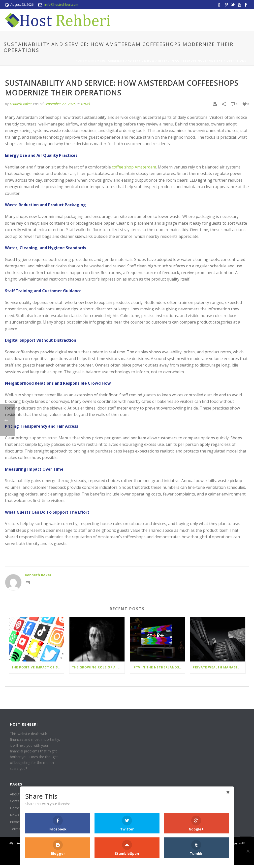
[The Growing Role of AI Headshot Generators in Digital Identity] (97, 639)
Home (79, 60)
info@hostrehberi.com (61, 4)
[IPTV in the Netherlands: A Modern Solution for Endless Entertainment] (157, 639)
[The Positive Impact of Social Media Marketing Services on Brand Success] (36, 639)
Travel (85, 103)
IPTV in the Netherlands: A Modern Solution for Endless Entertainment (158, 667)
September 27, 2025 (60, 103)
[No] (247, 851)
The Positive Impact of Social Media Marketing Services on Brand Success (37, 667)
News (92, 60)
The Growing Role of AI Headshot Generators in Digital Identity (98, 667)
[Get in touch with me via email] (28, 583)
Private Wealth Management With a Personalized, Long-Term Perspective (219, 667)
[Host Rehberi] (56, 20)
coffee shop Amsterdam (134, 167)
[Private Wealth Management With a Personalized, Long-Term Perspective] (217, 639)
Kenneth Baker (20, 103)
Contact (16, 801)
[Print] (215, 104)
